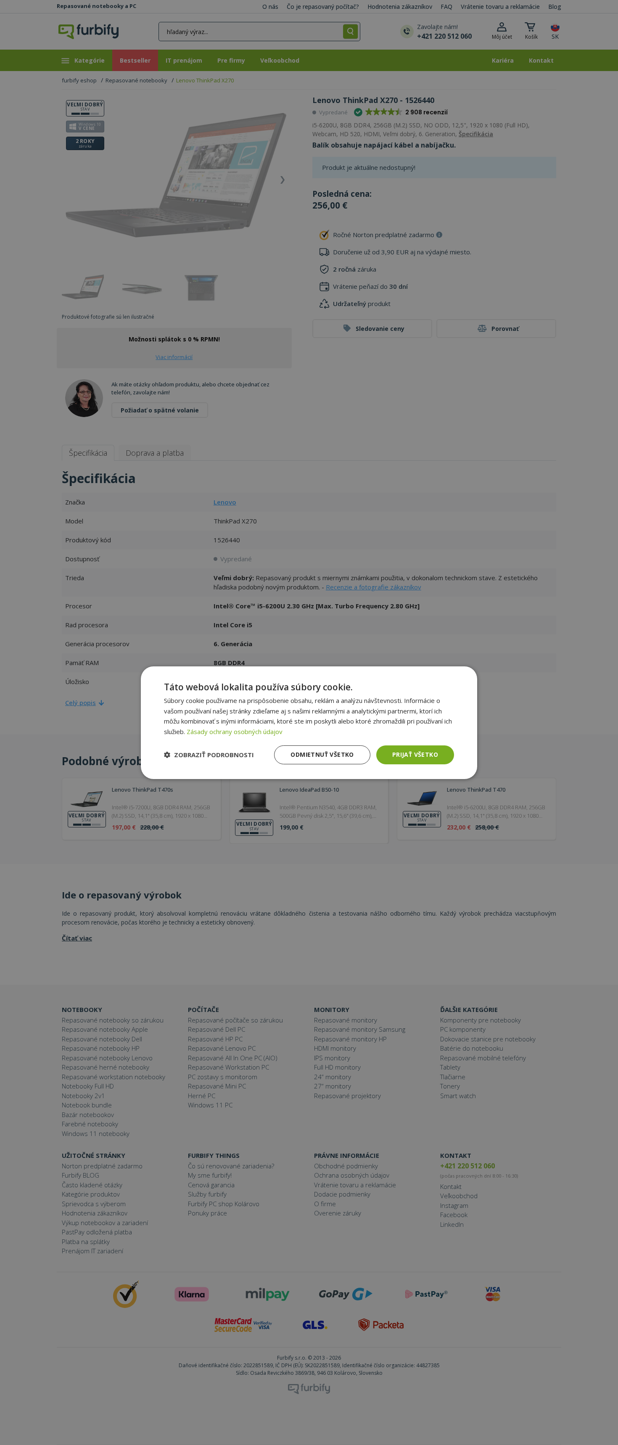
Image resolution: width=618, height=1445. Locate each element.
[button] (209, 754)
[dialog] (309, 722)
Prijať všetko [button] (415, 754)
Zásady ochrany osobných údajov (235, 731)
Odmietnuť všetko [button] (322, 754)
